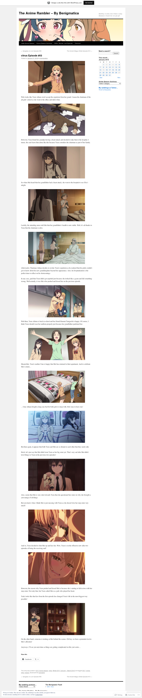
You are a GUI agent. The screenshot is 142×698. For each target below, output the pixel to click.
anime (88, 671)
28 (100, 75)
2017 (84, 671)
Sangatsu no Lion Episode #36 (31, 51)
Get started (88, 3)
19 (116, 70)
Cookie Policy (39, 694)
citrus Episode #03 (31, 55)
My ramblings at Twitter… (108, 88)
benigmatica (44, 58)
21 (100, 72)
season (27, 673)
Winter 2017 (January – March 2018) (64, 671)
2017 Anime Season (42, 671)
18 (113, 70)
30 (106, 75)
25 (113, 72)
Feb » (119, 77)
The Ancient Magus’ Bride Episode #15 (79, 51)
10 (110, 67)
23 (106, 72)
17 (110, 70)
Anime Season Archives (44, 43)
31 (110, 75)
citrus (50, 671)
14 (100, 70)
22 (103, 72)
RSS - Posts (50, 687)
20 (119, 70)
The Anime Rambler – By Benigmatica (49, 13)
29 (103, 75)
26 (116, 72)
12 (116, 67)
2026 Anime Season (27, 43)
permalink (42, 673)
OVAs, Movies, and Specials (63, 43)
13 (119, 67)
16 (106, 70)
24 (110, 72)
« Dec (100, 77)
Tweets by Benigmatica (105, 90)
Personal (78, 43)
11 (113, 67)
